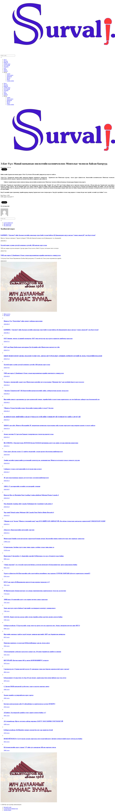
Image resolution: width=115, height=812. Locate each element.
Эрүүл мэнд (10, 75)
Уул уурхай (7, 65)
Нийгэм (6, 62)
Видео (8, 78)
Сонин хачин (10, 80)
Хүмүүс (6, 71)
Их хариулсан (7, 225)
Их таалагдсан (7, 224)
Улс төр (6, 61)
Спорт (8, 73)
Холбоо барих (7, 810)
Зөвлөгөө (9, 76)
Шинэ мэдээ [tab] (7, 314)
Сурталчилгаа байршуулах (11, 808)
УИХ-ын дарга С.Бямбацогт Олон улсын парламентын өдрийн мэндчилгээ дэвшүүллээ (31, 255)
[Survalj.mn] (29, 311)
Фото (8, 79)
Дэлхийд (6, 66)
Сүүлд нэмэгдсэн (8, 222)
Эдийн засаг (7, 64)
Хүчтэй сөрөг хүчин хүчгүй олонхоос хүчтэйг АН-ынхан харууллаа (24, 245)
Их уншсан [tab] (7, 315)
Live (5, 68)
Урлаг (5, 69)
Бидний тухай (7, 807)
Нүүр (5, 59)
